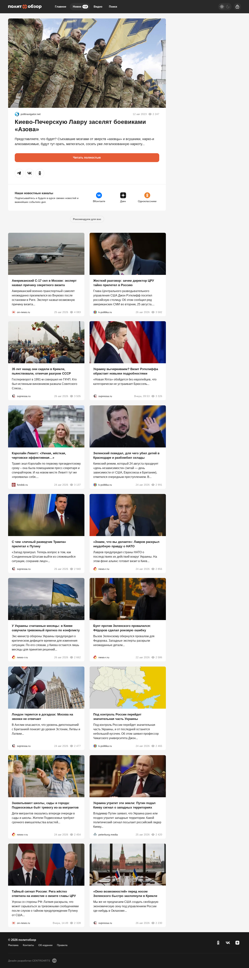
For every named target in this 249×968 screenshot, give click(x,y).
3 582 (159, 311)
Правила (62, 945)
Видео (98, 6)
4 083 (77, 311)
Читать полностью (87, 157)
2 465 (159, 745)
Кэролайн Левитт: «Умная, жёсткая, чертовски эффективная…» (39, 455)
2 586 (159, 657)
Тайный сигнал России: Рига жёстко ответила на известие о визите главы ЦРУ (44, 894)
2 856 (159, 568)
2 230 (159, 922)
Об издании (45, 945)
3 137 (77, 484)
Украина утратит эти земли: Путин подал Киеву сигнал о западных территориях (124, 805)
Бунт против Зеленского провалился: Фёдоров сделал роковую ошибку (122, 628)
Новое (80, 6)
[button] (19, 173)
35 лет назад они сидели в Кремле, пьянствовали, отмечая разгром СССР (41, 371)
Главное (60, 6)
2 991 (159, 484)
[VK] (227, 942)
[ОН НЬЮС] (13, 312)
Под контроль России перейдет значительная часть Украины (117, 717)
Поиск (113, 6)
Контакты (28, 945)
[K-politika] (95, 312)
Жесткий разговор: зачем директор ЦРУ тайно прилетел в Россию (123, 283)
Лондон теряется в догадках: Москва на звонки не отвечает (42, 717)
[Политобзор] (25, 6)
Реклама (13, 945)
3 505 (77, 396)
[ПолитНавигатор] (17, 114)
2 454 (77, 834)
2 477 (77, 745)
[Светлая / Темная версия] (224, 6)
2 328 (77, 922)
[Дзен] (237, 942)
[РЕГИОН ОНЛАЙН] (95, 568)
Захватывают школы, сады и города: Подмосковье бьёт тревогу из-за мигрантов (45, 805)
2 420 (159, 834)
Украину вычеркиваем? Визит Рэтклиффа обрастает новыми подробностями (125, 371)
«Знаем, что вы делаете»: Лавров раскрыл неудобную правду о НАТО (126, 544)
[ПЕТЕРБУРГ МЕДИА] (95, 834)
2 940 (77, 568)
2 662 (77, 657)
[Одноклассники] (218, 942)
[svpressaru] (13, 396)
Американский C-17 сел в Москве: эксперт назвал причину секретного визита (44, 283)
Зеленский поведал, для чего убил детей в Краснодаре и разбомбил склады (126, 455)
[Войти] (237, 6)
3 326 (159, 396)
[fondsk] (13, 484)
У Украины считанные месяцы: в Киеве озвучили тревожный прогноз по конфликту (46, 628)
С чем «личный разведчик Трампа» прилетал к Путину (39, 544)
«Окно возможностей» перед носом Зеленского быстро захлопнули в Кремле (125, 894)
